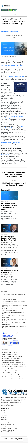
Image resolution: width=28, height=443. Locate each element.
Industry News (11, 372)
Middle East (4, 376)
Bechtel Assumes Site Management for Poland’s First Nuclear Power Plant (8, 238)
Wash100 (4, 381)
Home (3, 410)
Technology (21, 378)
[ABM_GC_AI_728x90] (9, 10)
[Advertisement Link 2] (10, 338)
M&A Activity (14, 374)
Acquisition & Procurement (7, 352)
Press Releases (12, 378)
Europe (23, 364)
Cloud (20, 356)
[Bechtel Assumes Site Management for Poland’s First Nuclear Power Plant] (9, 228)
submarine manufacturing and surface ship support (13, 141)
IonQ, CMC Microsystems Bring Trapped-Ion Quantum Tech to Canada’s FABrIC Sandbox (9, 206)
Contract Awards (16, 358)
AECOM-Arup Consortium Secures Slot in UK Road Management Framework (14, 184)
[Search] (16, 14)
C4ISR (13, 356)
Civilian (17, 356)
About (3, 413)
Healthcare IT (4, 372)
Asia (12, 354)
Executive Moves (8, 366)
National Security (5, 31)
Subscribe (4, 419)
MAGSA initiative (5, 155)
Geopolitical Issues (6, 370)
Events (3, 366)
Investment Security (17, 30)
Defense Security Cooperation (8, 362)
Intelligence (17, 372)
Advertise (3, 417)
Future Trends (5, 368)
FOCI (2, 30)
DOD (19, 364)
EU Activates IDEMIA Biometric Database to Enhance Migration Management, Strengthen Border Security (14, 174)
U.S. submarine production (12, 127)
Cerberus (3, 88)
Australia (16, 354)
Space (17, 378)
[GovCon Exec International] (5, 6)
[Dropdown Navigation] (12, 14)
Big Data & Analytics (6, 356)
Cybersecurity (5, 360)
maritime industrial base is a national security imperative (12, 117)
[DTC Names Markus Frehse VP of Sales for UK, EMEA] (9, 262)
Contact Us (4, 415)
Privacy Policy (5, 422)
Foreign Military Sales (21, 366)
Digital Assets (5, 364)
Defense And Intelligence (13, 360)
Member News (21, 374)
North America (14, 31)
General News (7, 30)
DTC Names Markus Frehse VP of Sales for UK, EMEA (9, 271)
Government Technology (16, 370)
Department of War (19, 362)
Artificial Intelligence (6, 354)
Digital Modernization (13, 364)
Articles (15, 352)
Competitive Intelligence (7, 358)
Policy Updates (5, 378)
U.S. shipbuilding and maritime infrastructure (13, 64)
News (17, 376)
